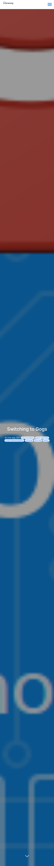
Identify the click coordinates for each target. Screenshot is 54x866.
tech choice (28, 438)
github (29, 440)
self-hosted (42, 438)
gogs (46, 440)
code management (14, 440)
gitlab (38, 440)
